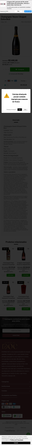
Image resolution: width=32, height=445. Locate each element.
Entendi (16, 443)
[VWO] (6, 11)
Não (25, 109)
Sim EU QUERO (28, 11)
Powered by (2, 11)
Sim (20, 109)
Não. (18, 11)
